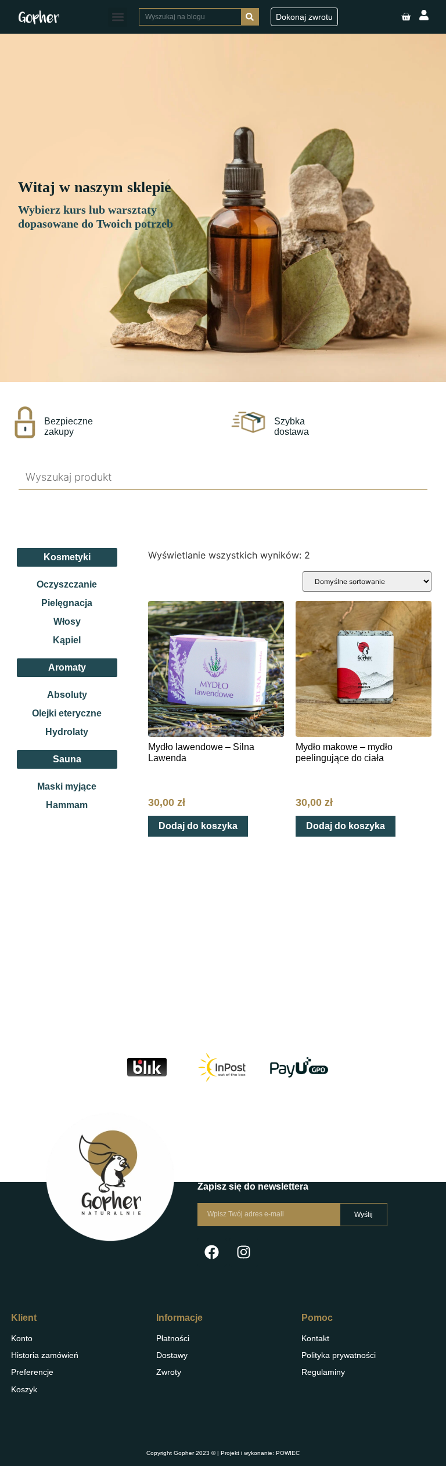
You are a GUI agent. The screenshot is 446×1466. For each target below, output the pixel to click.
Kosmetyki (67, 557)
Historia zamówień (44, 1355)
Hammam (67, 805)
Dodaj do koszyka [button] (198, 826)
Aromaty (67, 667)
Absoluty (67, 695)
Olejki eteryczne (67, 713)
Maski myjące (66, 786)
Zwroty (168, 1372)
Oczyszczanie (67, 584)
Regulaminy (323, 1372)
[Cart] (406, 17)
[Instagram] (243, 1252)
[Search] (249, 17)
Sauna (67, 759)
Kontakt (315, 1338)
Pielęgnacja (66, 603)
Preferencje (32, 1372)
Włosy (67, 621)
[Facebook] (211, 1252)
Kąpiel (67, 640)
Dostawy (172, 1355)
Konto (22, 1338)
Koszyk (24, 1389)
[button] (117, 17)
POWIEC (288, 1453)
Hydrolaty (66, 732)
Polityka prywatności (338, 1355)
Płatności (172, 1338)
